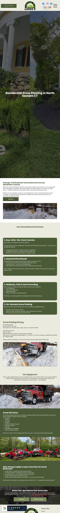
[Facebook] (43, 3)
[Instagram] (47, 3)
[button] (11, 199)
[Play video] (30, 211)
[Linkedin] (51, 3)
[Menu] (55, 6)
